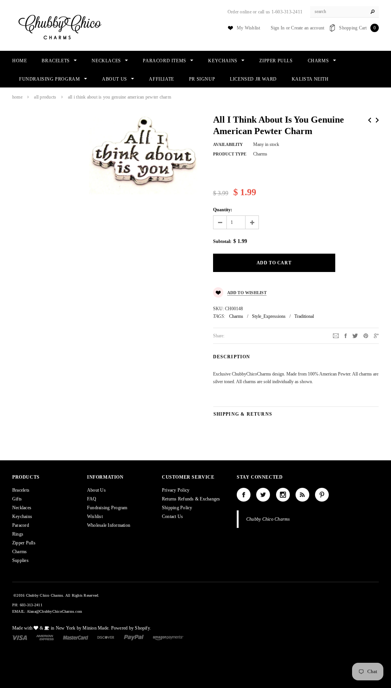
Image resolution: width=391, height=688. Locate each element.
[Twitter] (355, 335)
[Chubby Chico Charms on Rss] (302, 495)
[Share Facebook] (345, 335)
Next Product (377, 120)
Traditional (304, 316)
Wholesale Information (108, 525)
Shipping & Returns (243, 414)
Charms (236, 316)
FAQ (92, 499)
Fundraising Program (107, 507)
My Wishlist (248, 28)
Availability (228, 144)
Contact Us (172, 516)
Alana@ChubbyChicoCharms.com (54, 611)
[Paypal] (134, 637)
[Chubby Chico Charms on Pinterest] (322, 495)
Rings (17, 534)
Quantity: (222, 209)
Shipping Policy (177, 507)
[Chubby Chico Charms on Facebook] (243, 495)
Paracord (20, 525)
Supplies (20, 560)
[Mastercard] (75, 637)
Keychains (22, 516)
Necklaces (21, 507)
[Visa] (19, 637)
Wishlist (95, 516)
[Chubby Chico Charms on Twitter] (263, 495)
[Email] (336, 335)
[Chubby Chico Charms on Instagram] (283, 495)
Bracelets (20, 490)
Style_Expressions (269, 316)
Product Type (229, 154)
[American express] (45, 637)
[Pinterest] (366, 335)
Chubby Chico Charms (268, 519)
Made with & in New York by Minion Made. (61, 628)
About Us (96, 490)
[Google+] (376, 335)
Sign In (278, 28)
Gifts (17, 499)
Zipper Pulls (24, 543)
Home (17, 97)
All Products (45, 97)
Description (231, 356)
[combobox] (344, 12)
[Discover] (106, 637)
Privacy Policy (175, 490)
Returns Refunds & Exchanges (191, 499)
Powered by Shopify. (131, 628)
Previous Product (369, 120)
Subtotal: (222, 241)
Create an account (307, 28)
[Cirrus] (168, 637)
